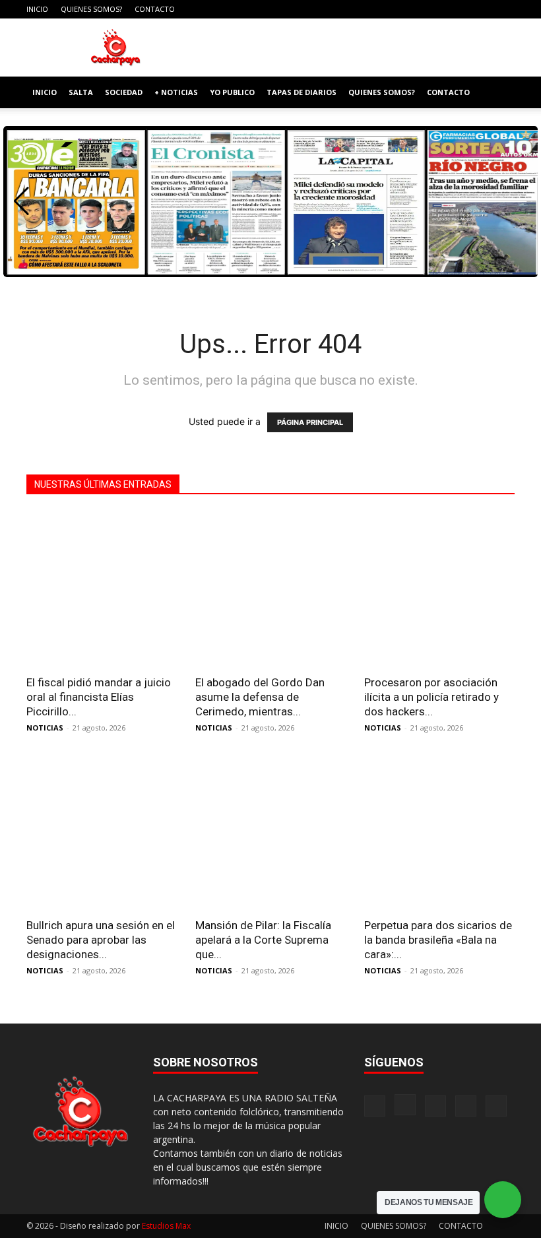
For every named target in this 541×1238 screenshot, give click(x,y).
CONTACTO (155, 9)
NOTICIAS (44, 728)
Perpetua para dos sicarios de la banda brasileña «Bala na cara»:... (438, 940)
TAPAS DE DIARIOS (301, 92)
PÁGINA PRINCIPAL (310, 422)
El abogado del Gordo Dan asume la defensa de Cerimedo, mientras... (260, 697)
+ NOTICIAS (176, 92)
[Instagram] (439, 9)
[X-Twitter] (483, 9)
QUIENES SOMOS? (91, 9)
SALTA (81, 92)
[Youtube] (505, 9)
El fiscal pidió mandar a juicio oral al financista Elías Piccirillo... (98, 697)
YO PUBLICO (232, 92)
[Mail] (461, 9)
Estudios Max (166, 1225)
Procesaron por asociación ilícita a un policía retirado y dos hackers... (431, 697)
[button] (499, 92)
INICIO (37, 9)
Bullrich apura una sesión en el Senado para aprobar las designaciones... (100, 940)
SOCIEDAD (124, 92)
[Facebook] (418, 9)
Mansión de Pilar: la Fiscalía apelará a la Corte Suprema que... (263, 940)
